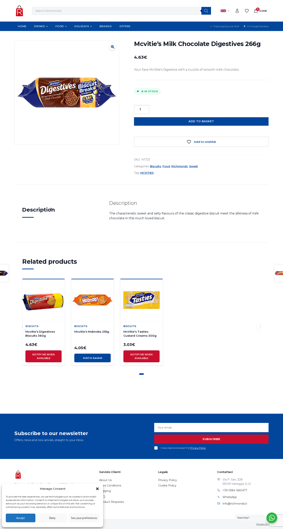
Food (59, 26)
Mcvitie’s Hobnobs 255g (91, 331)
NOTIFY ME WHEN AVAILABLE (43, 356)
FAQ (102, 496)
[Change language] (225, 11)
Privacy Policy (198, 447)
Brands (106, 26)
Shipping (105, 491)
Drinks (39, 26)
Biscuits (155, 166)
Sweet (193, 166)
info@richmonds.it (235, 503)
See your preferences (84, 518)
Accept (20, 518)
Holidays (81, 26)
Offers (125, 26)
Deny (52, 518)
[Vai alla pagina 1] (141, 374)
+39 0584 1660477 (235, 490)
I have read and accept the (183, 447)
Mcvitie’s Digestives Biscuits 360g (40, 333)
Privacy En (262, 524)
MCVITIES (147, 173)
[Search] (206, 11)
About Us (105, 480)
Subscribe (211, 439)
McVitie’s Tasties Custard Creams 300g (140, 333)
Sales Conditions (110, 485)
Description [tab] (38, 209)
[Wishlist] (247, 11)
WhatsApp (230, 497)
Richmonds (179, 166)
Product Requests (111, 502)
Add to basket (201, 121)
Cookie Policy (167, 485)
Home (22, 26)
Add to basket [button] (92, 357)
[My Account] (237, 11)
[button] (97, 489)
